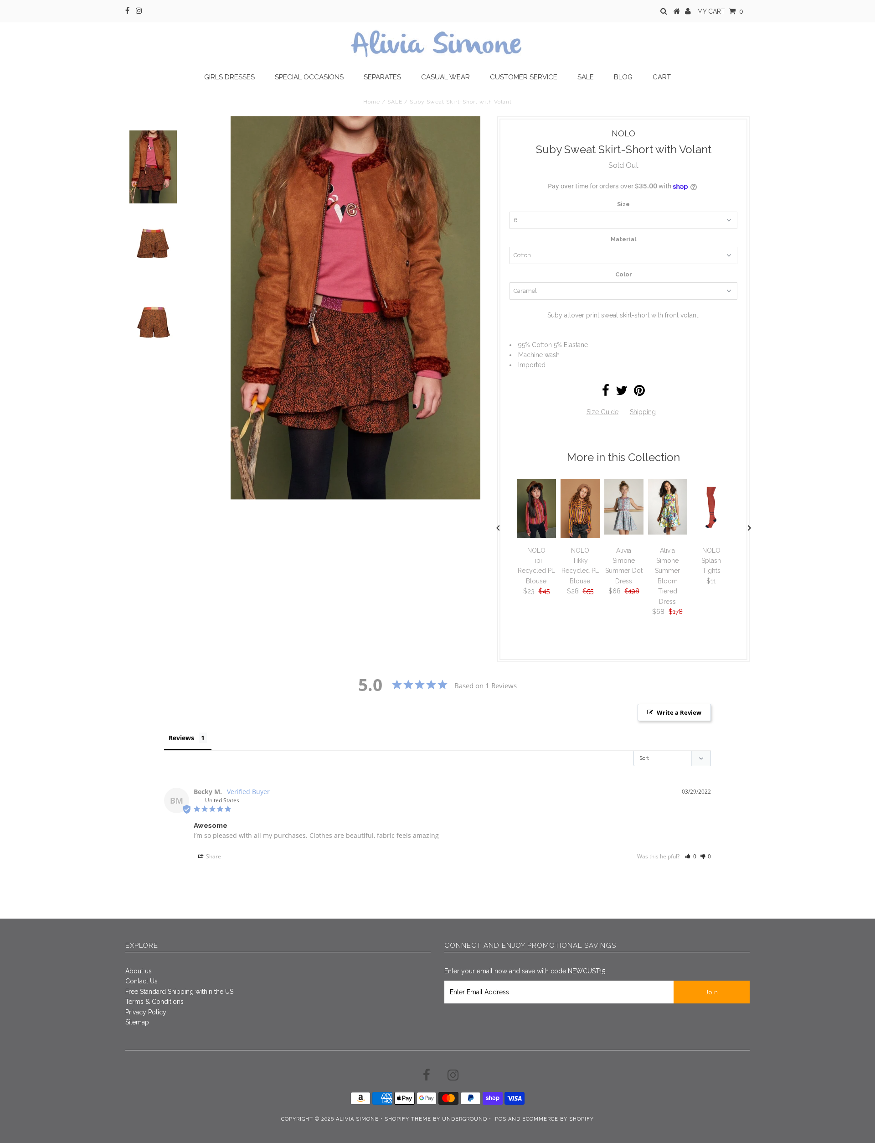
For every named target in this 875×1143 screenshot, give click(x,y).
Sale (585, 77)
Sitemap (137, 1022)
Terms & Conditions (154, 1001)
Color (623, 274)
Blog (623, 77)
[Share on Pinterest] (639, 392)
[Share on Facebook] (605, 392)
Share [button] (213, 856)
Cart (662, 77)
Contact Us (141, 981)
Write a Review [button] (679, 712)
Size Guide (602, 412)
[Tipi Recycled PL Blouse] (536, 535)
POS (500, 1119)
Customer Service (523, 77)
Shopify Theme (408, 1119)
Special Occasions (309, 77)
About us (138, 971)
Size (623, 204)
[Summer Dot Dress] (623, 532)
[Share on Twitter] (622, 392)
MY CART (720, 11)
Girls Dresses (229, 77)
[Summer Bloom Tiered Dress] (667, 532)
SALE (394, 102)
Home (371, 102)
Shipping (643, 412)
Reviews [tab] (181, 737)
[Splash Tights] (711, 535)
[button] (690, 856)
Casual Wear (445, 77)
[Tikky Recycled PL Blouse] (580, 536)
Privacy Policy (145, 1012)
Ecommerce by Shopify (558, 1119)
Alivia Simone (357, 1119)
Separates (382, 77)
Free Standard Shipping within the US (179, 991)
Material (623, 239)
